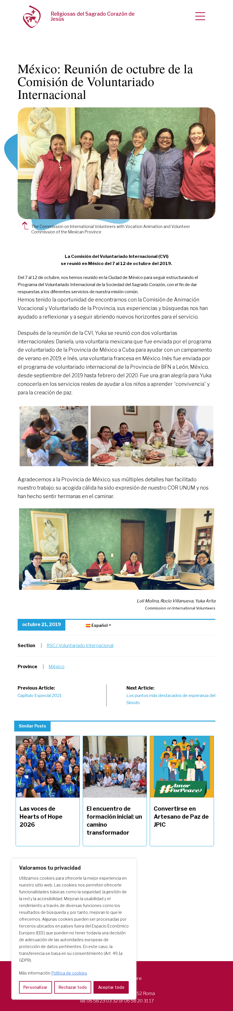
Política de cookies (69, 973)
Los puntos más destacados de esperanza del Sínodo (170, 695)
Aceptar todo (111, 987)
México (57, 666)
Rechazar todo (73, 987)
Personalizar (35, 987)
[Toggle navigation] (200, 16)
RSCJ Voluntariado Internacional (80, 645)
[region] (73, 929)
